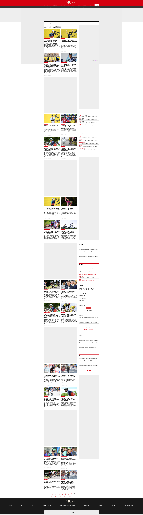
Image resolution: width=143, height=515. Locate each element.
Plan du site (86, 505)
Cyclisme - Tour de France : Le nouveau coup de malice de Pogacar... (51, 126)
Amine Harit (82, 302)
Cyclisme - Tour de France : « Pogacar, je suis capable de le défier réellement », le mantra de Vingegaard (69, 42)
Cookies (100, 505)
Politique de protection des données (67, 505)
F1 (68, 5)
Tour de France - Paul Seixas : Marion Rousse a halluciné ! (50, 41)
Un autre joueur (82, 305)
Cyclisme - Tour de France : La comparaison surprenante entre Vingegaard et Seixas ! (68, 232)
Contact (10, 505)
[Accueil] (71, 2)
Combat (84, 5)
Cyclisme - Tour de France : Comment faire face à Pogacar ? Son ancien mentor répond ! (68, 482)
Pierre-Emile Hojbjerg (83, 298)
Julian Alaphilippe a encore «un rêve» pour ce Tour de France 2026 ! (52, 376)
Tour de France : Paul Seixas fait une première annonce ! (51, 459)
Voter (88, 308)
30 (59, 494)
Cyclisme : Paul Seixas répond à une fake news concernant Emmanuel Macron (68, 292)
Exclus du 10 (55, 5)
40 (62, 494)
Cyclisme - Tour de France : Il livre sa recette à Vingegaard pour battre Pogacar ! (68, 149)
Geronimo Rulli (82, 295)
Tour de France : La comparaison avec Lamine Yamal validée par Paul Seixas (52, 209)
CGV (33, 505)
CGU (22, 505)
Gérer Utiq (113, 505)
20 (56, 494)
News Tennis (88, 349)
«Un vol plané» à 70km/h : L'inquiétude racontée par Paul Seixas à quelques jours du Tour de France (52, 316)
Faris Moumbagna (83, 303)
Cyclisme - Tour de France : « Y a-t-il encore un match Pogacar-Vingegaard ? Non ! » (68, 315)
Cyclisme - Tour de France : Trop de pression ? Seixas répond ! (51, 292)
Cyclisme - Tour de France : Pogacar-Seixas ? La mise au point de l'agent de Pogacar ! (51, 399)
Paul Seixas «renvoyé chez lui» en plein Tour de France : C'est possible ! (68, 65)
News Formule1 (89, 258)
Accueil (45, 23)
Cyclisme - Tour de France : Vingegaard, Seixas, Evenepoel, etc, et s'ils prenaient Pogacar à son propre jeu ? (52, 66)
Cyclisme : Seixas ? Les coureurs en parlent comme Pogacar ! (68, 126)
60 (68, 494)
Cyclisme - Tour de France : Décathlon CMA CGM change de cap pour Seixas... (68, 399)
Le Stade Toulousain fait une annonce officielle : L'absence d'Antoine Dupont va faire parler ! (65, 7)
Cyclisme (97, 5)
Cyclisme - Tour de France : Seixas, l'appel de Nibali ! (52, 482)
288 (70, 496)
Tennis (90, 5)
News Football (89, 152)
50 (65, 494)
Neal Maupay (82, 300)
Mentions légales (47, 505)
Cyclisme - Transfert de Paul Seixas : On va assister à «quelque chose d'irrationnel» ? (52, 149)
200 (65, 496)
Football (63, 5)
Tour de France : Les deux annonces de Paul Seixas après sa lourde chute (68, 459)
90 (56, 496)
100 (60, 496)
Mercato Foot (47, 5)
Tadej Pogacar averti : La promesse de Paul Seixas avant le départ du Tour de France (52, 232)
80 (51, 496)
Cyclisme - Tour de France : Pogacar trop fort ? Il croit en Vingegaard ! (67, 209)
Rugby (73, 5)
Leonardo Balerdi (83, 293)
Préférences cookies (129, 505)
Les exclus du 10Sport (88, 329)
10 (52, 494)
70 (71, 494)
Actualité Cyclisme (50, 23)
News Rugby (88, 370)
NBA (79, 5)
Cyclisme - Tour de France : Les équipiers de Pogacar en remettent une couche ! (68, 376)
